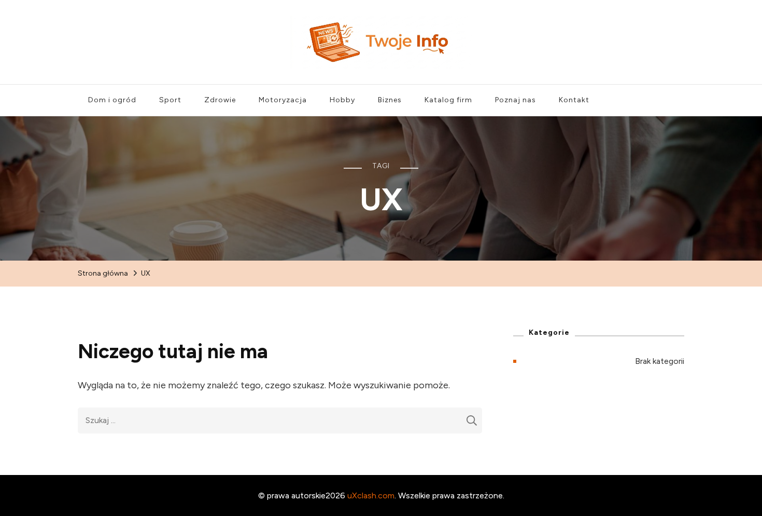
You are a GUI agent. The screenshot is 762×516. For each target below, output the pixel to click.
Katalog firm (448, 100)
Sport (170, 100)
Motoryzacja (283, 100)
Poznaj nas (515, 100)
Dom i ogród (112, 100)
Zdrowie (220, 100)
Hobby (342, 100)
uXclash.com (370, 495)
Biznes (390, 100)
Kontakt (574, 100)
